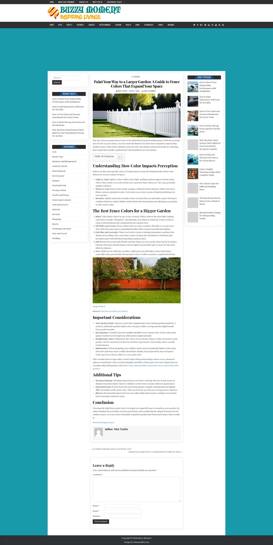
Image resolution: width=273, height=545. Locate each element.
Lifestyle (56, 209)
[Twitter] (194, 25)
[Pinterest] (205, 25)
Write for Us (98, 2)
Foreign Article (59, 190)
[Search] (223, 25)
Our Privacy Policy (114, 2)
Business (80, 24)
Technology (148, 24)
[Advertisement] (136, 50)
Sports (55, 224)
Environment (58, 176)
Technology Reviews (61, 229)
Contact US (83, 2)
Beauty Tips (57, 157)
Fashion (118, 24)
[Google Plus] (201, 25)
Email (96, 511)
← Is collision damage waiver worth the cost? (111, 449)
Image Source (99, 306)
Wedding (171, 24)
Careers (91, 24)
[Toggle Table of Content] (118, 157)
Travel (160, 24)
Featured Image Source (103, 422)
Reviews (137, 76)
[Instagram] (212, 25)
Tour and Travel (59, 233)
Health (128, 24)
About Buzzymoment (66, 2)
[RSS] (219, 25)
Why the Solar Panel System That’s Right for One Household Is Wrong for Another (68, 133)
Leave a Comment (149, 91)
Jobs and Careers (60, 205)
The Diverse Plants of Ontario (114, 311)
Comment (98, 475)
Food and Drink (59, 185)
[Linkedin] (209, 25)
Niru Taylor (122, 91)
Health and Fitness (60, 195)
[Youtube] (216, 25)
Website (96, 516)
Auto (60, 24)
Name (96, 506)
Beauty (69, 24)
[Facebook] (197, 25)
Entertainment (105, 24)
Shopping (56, 219)
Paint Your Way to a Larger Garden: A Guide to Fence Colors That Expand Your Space (137, 84)
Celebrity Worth (59, 166)
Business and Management (64, 161)
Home (52, 2)
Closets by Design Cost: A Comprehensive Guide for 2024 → (155, 452)
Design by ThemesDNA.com (136, 542)
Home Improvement (61, 200)
